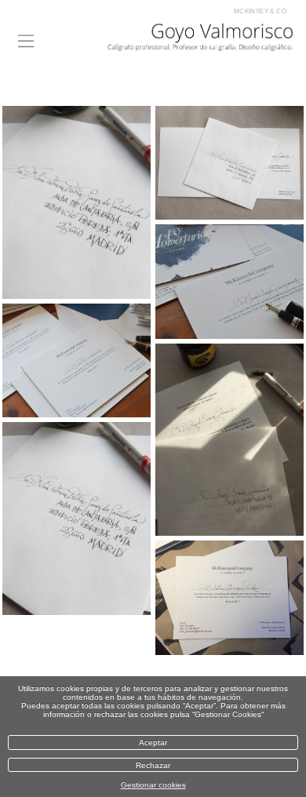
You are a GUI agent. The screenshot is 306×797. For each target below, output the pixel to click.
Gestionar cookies (153, 785)
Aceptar (153, 742)
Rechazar (153, 765)
